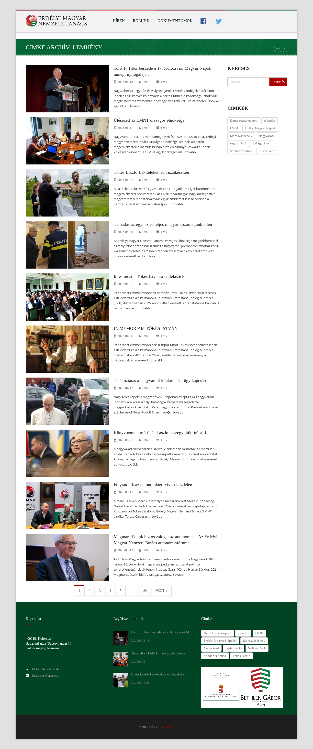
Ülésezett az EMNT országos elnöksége (149, 120)
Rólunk (141, 21)
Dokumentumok (175, 21)
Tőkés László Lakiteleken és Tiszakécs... (159, 674)
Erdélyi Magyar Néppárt (261, 128)
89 (145, 591)
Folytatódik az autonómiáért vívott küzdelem (153, 484)
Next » (161, 591)
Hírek (119, 21)
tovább (135, 106)
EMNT (279, 48)
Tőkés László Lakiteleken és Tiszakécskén (151, 172)
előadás (269, 121)
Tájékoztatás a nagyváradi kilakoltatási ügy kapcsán (160, 380)
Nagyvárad (266, 136)
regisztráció (238, 143)
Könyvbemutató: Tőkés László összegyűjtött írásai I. (160, 432)
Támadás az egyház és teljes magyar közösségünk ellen (163, 224)
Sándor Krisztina (241, 151)
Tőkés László (267, 151)
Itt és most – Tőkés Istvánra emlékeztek (149, 276)
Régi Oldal (167, 727)
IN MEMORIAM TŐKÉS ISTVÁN (146, 328)
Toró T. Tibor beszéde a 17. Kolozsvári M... (161, 632)
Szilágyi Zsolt (261, 143)
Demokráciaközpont (243, 121)
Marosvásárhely (241, 136)
